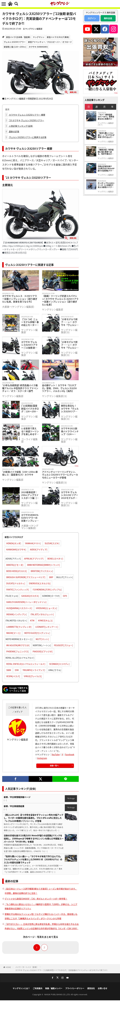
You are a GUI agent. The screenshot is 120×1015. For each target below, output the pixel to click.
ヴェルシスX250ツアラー (15, 41)
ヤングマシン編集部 (33, 28)
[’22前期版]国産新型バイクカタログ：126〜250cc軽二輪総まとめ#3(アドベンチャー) (30, 408)
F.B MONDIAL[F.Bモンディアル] (47, 589)
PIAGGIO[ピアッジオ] (43, 651)
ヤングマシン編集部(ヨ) (69, 331)
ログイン (92, 18)
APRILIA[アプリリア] (33, 558)
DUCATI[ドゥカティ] (15, 583)
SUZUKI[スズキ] (52, 543)
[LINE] (65, 779)
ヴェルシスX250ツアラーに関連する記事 (26, 137)
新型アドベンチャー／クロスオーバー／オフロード (50, 41)
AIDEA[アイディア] (38, 549)
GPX (65, 595)
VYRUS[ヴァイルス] (33, 676)
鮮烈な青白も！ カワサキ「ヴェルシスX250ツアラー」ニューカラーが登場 (70, 408)
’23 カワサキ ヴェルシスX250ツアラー (25, 120)
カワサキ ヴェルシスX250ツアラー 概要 (25, 114)
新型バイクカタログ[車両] (58, 37)
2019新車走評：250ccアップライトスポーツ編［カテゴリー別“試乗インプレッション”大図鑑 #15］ (30, 495)
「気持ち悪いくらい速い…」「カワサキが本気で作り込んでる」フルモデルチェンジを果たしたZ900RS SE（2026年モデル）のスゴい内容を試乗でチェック (33, 859)
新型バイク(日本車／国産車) (18, 37)
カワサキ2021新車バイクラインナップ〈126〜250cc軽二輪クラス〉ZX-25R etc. (70, 431)
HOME (8, 967)
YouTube (56, 754)
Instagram (42, 758)
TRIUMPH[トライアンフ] (34, 670)
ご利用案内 (37, 988)
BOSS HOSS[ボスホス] (16, 571)
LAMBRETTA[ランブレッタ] (18, 626)
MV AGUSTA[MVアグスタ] (18, 645)
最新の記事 (12, 131)
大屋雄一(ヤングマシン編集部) (18, 306)
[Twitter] (40, 779)
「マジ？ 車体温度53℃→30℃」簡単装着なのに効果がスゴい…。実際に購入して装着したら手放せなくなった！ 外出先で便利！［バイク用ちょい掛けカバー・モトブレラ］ (106, 117)
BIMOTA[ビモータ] (14, 564)
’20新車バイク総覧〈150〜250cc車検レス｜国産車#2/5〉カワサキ (20, 473)
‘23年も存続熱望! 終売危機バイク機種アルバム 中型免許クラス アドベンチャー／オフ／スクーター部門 (20, 388)
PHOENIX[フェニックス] (17, 651)
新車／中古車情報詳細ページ (17, 797)
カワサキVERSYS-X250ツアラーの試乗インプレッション (30, 518)
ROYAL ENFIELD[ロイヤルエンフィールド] (25, 663)
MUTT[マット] (42, 639)
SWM (8, 670)
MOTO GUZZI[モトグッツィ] (37, 632)
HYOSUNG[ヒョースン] (46, 608)
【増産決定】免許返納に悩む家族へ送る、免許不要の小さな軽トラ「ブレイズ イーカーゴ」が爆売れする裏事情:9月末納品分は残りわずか (106, 152)
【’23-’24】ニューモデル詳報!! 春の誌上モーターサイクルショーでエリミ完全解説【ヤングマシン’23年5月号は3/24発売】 (30, 322)
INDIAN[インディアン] (16, 614)
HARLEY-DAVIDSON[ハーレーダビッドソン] (26, 602)
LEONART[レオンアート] (46, 626)
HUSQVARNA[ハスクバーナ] (19, 608)
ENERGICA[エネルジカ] (39, 583)
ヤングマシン (38, 37)
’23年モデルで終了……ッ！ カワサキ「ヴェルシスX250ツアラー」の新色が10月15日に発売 (70, 322)
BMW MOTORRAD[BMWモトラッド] (43, 564)
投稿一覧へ (54, 765)
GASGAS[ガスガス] (30, 595)
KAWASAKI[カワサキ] (16, 549)
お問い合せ (102, 988)
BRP (51, 577)
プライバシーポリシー (74, 988)
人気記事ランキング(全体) (19, 125)
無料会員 (108, 18)
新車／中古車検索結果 (14, 806)
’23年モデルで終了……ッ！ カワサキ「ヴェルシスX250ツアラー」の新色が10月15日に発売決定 (70, 345)
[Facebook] (15, 779)
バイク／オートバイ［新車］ (26, 967)
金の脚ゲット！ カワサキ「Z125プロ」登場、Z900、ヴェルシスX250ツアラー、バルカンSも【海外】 (59, 388)
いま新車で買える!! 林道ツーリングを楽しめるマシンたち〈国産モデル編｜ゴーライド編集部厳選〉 (30, 431)
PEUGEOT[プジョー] (63, 645)
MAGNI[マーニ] (13, 632)
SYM (17, 670)
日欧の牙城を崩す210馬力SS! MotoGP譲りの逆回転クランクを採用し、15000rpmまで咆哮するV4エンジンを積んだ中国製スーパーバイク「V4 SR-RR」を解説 (34, 838)
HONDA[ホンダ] (13, 543)
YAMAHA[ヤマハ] (33, 543)
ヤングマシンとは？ (21, 988)
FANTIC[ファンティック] (17, 589)
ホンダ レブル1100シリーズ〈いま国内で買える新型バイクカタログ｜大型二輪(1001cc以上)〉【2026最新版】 (106, 185)
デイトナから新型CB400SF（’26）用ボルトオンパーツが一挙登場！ (36, 898)
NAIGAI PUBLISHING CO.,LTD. (57, 994)
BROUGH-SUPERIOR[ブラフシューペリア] (25, 577)
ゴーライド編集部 (29, 440)
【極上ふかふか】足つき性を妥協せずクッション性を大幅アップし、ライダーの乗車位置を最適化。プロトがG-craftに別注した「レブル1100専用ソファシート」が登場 (33, 817)
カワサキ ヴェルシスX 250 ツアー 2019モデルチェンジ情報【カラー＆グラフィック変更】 (70, 495)
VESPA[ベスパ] (13, 676)
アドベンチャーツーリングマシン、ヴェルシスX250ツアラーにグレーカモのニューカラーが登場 (60, 474)
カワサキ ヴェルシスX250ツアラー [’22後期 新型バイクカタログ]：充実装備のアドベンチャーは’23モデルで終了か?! (29, 345)
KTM (32, 620)
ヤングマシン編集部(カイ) (106, 124)
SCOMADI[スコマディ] (59, 663)
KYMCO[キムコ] (45, 620)
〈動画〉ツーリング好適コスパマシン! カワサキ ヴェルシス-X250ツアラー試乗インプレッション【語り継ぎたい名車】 (60, 300)
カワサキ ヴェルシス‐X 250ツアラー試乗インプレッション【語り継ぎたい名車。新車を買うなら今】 (19, 298)
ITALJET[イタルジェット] (42, 614)
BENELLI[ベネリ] (55, 558)
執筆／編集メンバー (53, 988)
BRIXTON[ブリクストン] (42, 571)
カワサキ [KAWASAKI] (38, 46)
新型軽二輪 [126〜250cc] (15, 46)
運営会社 (91, 988)
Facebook (69, 754)
